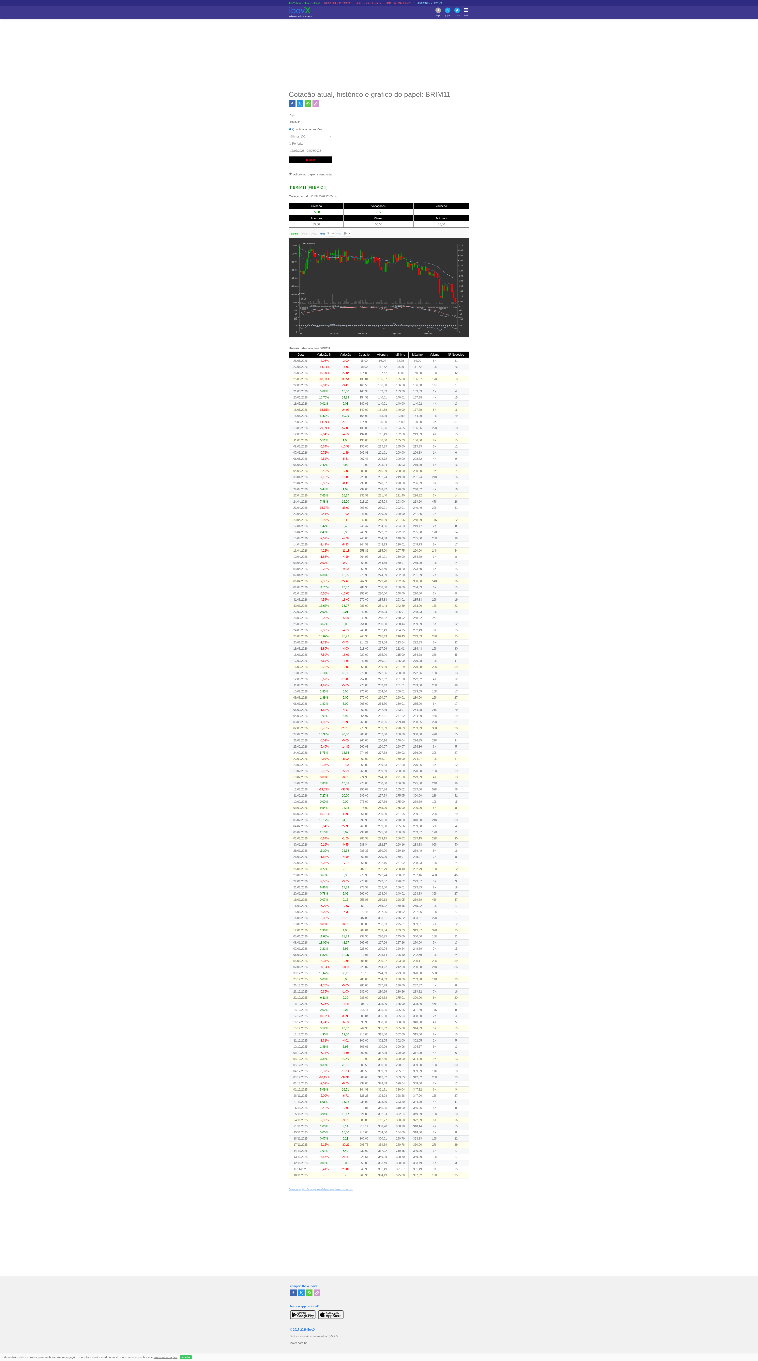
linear (304, 233)
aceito (186, 1357)
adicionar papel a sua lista (312, 174)
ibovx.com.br (298, 1343)
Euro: (300, 3)
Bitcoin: (360, 3)
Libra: (330, 3)
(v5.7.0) (334, 1336)
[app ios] (331, 1314)
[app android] (303, 1314)
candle (294, 233)
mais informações (165, 1357)
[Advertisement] (379, 54)
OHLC (314, 233)
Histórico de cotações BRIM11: (310, 348)
